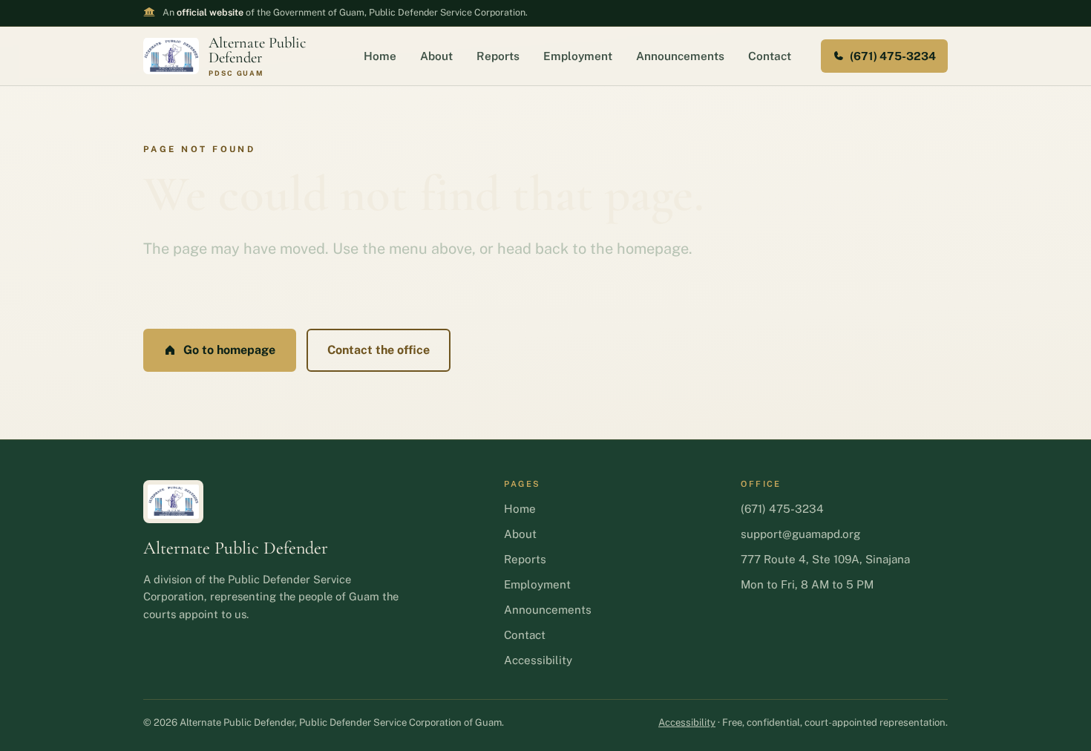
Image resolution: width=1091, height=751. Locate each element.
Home (380, 55)
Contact (769, 55)
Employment (577, 55)
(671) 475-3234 (893, 56)
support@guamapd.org (800, 534)
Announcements (680, 55)
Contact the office (378, 350)
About (436, 55)
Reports (498, 55)
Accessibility (538, 660)
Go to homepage (229, 350)
